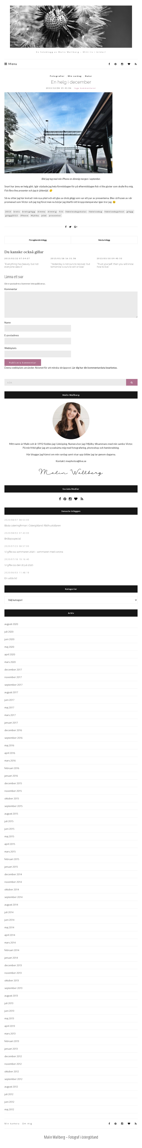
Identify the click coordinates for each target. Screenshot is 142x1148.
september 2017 (13, 684)
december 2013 (13, 965)
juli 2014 (8, 912)
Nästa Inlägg (104, 240)
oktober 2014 (11, 889)
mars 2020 (10, 662)
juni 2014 (9, 919)
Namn (7, 322)
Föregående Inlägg (38, 240)
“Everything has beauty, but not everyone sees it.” (21, 265)
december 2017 (13, 669)
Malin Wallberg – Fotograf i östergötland (71, 1137)
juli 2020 (8, 631)
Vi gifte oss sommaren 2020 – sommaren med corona (33, 551)
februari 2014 (11, 950)
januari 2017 (11, 722)
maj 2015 (9, 836)
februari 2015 (11, 859)
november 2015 (13, 791)
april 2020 (9, 654)
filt (61, 211)
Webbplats (10, 348)
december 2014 (13, 874)
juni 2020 (9, 639)
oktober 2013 (11, 980)
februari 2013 (11, 1041)
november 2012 (13, 1064)
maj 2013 (9, 1018)
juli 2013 (8, 1003)
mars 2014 (10, 942)
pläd (44, 215)
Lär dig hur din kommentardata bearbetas (94, 367)
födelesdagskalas (76, 211)
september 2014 (13, 897)
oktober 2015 (11, 798)
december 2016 (13, 730)
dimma (41, 211)
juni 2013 (9, 1010)
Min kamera (12, 1123)
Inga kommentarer (85, 88)
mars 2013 (10, 1033)
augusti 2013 (11, 995)
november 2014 (13, 882)
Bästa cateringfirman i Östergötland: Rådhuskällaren (32, 525)
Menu (12, 63)
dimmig (52, 211)
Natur (88, 76)
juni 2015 (9, 828)
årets (17, 211)
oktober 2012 (11, 1071)
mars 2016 (10, 760)
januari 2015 (11, 866)
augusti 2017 (11, 692)
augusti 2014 (11, 904)
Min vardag (75, 76)
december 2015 (13, 783)
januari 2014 (11, 957)
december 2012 (13, 1056)
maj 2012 (9, 1109)
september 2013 (13, 988)
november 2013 (13, 973)
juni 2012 (9, 1101)
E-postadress (11, 335)
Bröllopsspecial (12, 538)
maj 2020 (9, 646)
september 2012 (13, 1079)
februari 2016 (11, 768)
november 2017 (13, 677)
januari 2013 (11, 1048)
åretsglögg (28, 211)
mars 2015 (10, 851)
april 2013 (9, 1026)
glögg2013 (11, 215)
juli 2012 (8, 1094)
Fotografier (57, 76)
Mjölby (35, 215)
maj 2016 (9, 745)
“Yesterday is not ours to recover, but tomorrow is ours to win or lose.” (70, 265)
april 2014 (9, 935)
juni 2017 (9, 700)
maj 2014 (9, 927)
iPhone (24, 215)
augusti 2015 (11, 813)
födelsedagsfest (114, 211)
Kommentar (10, 289)
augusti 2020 (11, 624)
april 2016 (9, 753)
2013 (8, 211)
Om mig (27, 1123)
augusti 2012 (11, 1086)
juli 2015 (8, 821)
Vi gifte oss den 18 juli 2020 (18, 565)
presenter (55, 215)
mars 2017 (10, 715)
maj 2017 (9, 707)
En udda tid (10, 578)
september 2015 (13, 806)
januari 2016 (11, 775)
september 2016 (13, 737)
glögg (130, 211)
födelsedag (95, 211)
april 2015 (9, 844)
